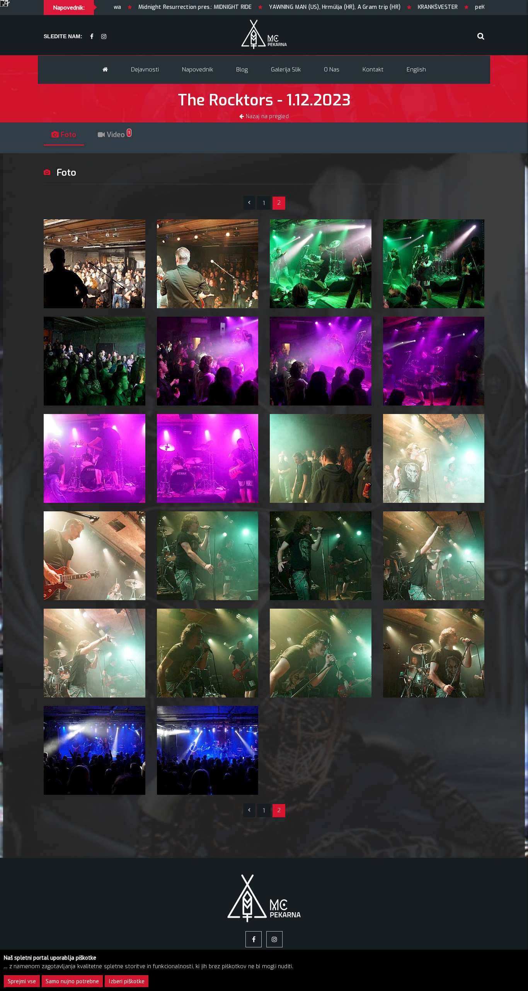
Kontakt (373, 69)
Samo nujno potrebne (72, 981)
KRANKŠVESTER (366, 7)
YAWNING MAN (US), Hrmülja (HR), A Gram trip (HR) (263, 7)
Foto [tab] (67, 134)
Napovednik (197, 69)
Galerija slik (286, 69)
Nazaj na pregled (266, 116)
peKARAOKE (418, 7)
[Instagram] (103, 37)
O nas (331, 69)
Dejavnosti (145, 69)
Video (117, 134)
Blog (242, 69)
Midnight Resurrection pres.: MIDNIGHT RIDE (123, 7)
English (416, 69)
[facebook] (92, 37)
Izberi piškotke (127, 981)
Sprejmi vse (22, 981)
